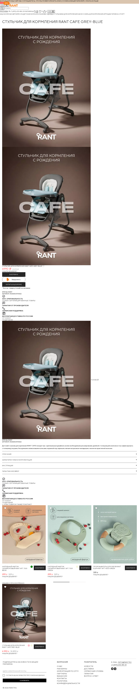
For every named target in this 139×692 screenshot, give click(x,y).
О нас (59, 666)
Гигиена (115, 14)
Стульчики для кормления (66, 14)
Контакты (62, 678)
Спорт (122, 14)
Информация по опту (68, 671)
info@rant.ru (125, 662)
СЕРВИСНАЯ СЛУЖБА (93, 671)
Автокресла (17, 14)
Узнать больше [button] (91, 1)
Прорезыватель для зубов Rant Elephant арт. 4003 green (107, 567)
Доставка (89, 669)
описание (7, 454)
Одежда (50, 14)
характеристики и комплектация (17, 460)
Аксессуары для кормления (91, 14)
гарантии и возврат (10, 471)
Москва (4, 11)
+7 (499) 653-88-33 (17, 11)
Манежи (42, 14)
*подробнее (7, 320)
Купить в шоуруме (14, 284)
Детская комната (31, 14)
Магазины (29, 11)
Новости (88, 666)
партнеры (62, 674)
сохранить (24, 680)
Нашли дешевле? (9, 271)
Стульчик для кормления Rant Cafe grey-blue (13, 646)
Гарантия (88, 674)
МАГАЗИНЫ (62, 669)
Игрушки (107, 14)
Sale (2, 14)
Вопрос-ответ (91, 676)
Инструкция (7, 465)
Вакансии (62, 676)
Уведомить (16, 279)
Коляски (8, 14)
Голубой (95, 380)
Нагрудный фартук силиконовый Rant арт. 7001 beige (14, 568)
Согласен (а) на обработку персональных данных (25, 675)
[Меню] (51, 11)
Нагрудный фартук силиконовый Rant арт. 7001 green (60, 568)
